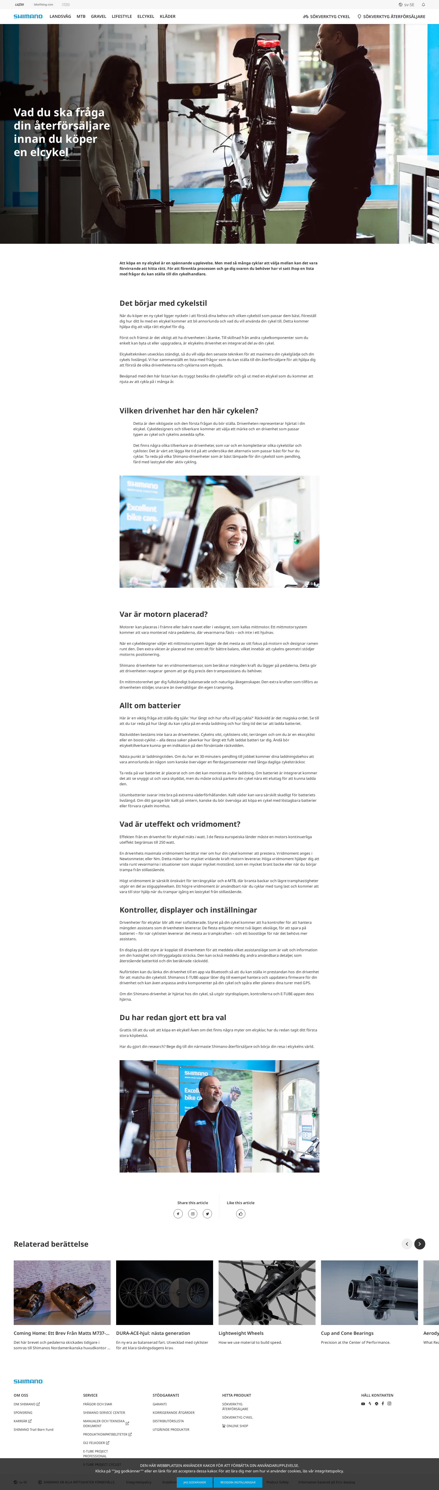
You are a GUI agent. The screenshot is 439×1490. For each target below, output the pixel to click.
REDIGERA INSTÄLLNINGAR (237, 1482)
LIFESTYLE (122, 16)
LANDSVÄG (60, 16)
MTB (81, 16)
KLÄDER (168, 16)
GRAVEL (98, 16)
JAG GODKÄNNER (195, 1482)
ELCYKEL (145, 16)
